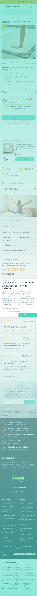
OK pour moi (28, 315)
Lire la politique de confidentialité (10, 308)
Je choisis (9, 315)
